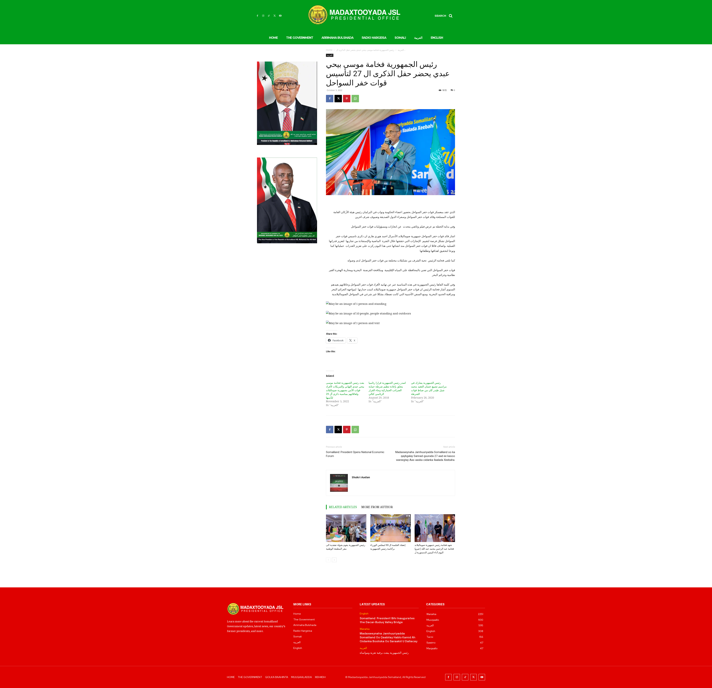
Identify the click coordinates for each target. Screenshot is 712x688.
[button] (445, 15)
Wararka (365, 629)
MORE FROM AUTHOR (377, 507)
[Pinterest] (346, 98)
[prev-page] (328, 560)
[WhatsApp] (355, 98)
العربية (401, 50)
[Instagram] (263, 16)
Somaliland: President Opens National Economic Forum (355, 454)
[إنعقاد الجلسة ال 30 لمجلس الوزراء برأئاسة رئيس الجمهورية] (390, 528)
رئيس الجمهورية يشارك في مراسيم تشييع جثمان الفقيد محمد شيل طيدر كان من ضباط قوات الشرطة (429, 388)
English (364, 613)
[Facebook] (257, 16)
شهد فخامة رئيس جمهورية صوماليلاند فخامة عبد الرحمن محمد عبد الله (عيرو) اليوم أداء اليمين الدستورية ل (434, 549)
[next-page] (334, 560)
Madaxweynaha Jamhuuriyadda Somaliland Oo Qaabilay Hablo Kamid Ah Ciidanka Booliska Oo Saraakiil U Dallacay (388, 637)
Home (329, 50)
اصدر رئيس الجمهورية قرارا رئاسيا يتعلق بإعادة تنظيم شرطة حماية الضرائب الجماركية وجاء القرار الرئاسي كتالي (387, 388)
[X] (274, 16)
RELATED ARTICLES (343, 507)
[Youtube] (280, 16)
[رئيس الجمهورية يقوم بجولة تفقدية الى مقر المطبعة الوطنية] (346, 528)
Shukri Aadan (361, 477)
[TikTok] (269, 16)
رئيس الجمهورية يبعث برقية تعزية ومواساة (384, 652)
